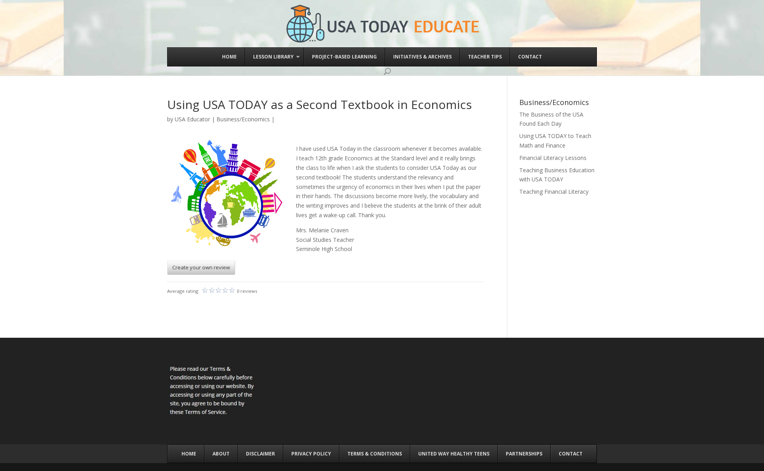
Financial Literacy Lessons (553, 158)
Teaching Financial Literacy (554, 191)
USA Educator (192, 119)
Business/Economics (243, 119)
